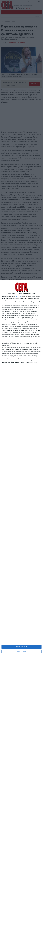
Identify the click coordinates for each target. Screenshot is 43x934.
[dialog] (21, 607)
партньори (18, 296)
